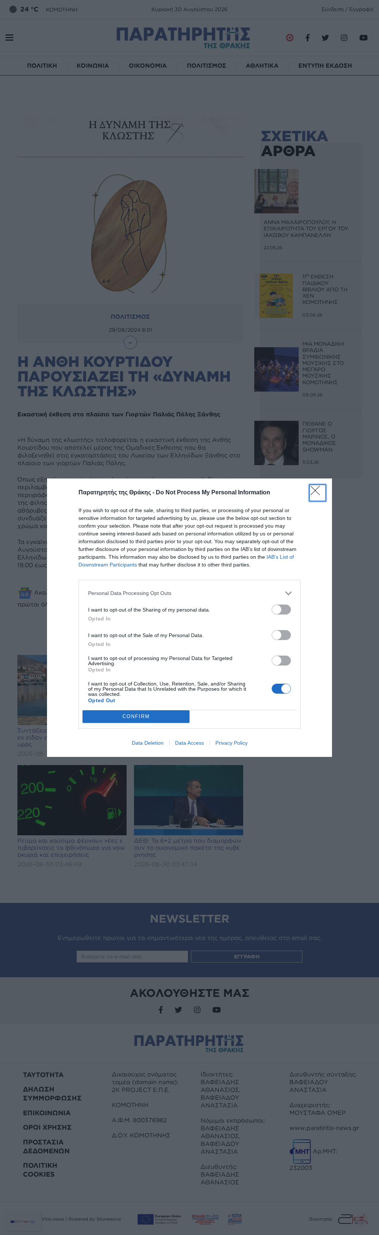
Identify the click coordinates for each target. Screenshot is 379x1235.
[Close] (318, 493)
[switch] (281, 610)
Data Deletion (148, 743)
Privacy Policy (231, 743)
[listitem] (189, 593)
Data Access (189, 743)
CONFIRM (136, 716)
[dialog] (189, 617)
